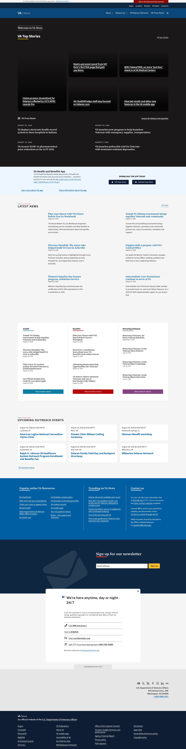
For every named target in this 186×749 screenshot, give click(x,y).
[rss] (148, 683)
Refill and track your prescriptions (33, 501)
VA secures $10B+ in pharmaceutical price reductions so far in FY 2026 (37, 148)
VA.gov (20, 726)
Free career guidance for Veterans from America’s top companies (104, 519)
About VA (60, 730)
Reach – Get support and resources (61, 516)
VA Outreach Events (25, 741)
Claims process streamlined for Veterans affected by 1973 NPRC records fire (39, 101)
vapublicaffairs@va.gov (142, 525)
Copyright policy (140, 737)
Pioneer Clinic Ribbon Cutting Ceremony (87, 435)
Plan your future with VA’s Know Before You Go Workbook (66, 215)
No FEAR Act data (63, 741)
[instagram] (157, 683)
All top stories (162, 37)
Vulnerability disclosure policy (146, 733)
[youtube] (138, 683)
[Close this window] (138, 591)
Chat (79, 638)
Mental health (25, 508)
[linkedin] (162, 683)
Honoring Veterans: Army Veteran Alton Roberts (135, 349)
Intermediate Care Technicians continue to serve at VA (143, 278)
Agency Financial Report (104, 736)
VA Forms (21, 745)
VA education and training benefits (65, 501)
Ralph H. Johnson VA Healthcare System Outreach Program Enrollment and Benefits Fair (41, 456)
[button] (167, 13)
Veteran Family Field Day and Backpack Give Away (93, 454)
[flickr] (167, 683)
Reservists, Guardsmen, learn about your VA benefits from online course (86, 351)
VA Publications (62, 726)
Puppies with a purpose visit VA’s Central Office (144, 246)
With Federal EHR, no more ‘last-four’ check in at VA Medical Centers (143, 68)
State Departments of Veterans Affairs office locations (31, 512)
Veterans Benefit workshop (137, 434)
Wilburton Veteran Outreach (137, 453)
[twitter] (143, 683)
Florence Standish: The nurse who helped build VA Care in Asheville (67, 246)
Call (78, 626)
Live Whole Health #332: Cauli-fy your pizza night (34, 379)
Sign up (154, 566)
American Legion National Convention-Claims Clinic (41, 435)
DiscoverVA (22, 733)
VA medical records (58, 504)
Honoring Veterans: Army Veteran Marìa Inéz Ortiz (135, 376)
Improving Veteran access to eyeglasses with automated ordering (104, 510)
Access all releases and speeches (154, 118)
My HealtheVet (25, 497)
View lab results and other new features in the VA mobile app (140, 103)
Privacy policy (100, 739)
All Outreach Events (26, 467)
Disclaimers (138, 726)
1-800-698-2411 (160, 696)
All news (164, 205)
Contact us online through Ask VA (144, 514)
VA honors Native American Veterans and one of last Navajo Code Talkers (85, 378)
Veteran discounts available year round (104, 497)
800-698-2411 (138, 500)
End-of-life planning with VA (99, 515)
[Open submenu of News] (112, 13)
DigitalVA (21, 737)
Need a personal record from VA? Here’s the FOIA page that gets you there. (90, 67)
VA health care (25, 517)
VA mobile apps (57, 508)
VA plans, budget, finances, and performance (107, 731)
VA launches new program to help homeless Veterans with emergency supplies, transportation (122, 131)
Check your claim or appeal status (33, 504)
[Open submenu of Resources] (126, 13)
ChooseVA (22, 730)
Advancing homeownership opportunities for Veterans (85, 365)
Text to (71, 632)
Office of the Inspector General (107, 726)
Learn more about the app (32, 190)
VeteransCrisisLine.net (90, 650)
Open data (138, 730)
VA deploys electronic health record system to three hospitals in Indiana (37, 131)
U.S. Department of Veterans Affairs (59, 719)
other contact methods (143, 503)
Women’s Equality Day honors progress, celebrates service (64, 278)
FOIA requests (100, 743)
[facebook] (153, 683)
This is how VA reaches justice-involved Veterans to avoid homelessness (36, 366)
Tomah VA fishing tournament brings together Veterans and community (146, 215)
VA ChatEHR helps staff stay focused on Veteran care (92, 103)
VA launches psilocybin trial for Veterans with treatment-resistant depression (117, 148)
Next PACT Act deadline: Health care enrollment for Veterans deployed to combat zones (103, 503)
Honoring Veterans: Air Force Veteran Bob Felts (133, 336)
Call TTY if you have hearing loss (91, 644)
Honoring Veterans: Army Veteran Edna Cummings (135, 362)
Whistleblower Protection (66, 745)
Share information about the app (73, 190)
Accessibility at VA (63, 737)
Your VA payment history (61, 511)
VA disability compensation (62, 497)
